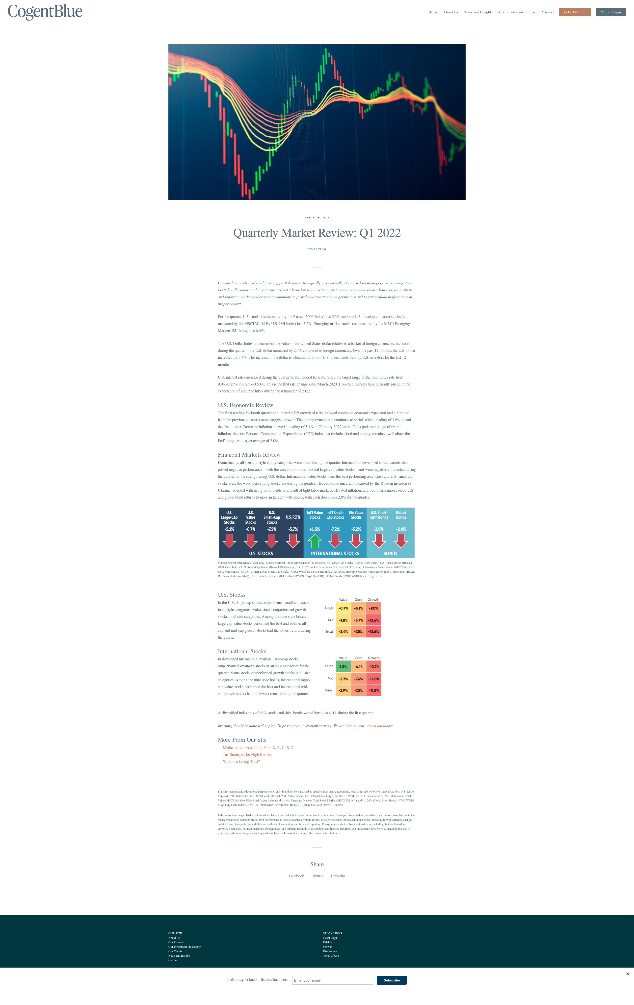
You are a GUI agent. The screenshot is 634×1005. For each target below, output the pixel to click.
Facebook (296, 875)
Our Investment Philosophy (184, 946)
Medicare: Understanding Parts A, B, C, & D (258, 747)
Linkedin (338, 875)
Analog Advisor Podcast (517, 12)
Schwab (327, 946)
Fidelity (327, 942)
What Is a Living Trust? (241, 761)
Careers (548, 12)
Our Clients (175, 951)
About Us (450, 12)
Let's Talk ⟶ (575, 12)
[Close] (628, 973)
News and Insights (478, 12)
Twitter (317, 875)
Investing (317, 249)
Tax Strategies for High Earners (247, 754)
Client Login (611, 12)
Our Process (175, 942)
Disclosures (330, 951)
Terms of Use (331, 955)
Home (433, 12)
